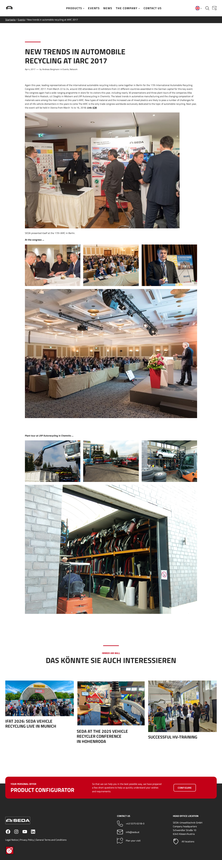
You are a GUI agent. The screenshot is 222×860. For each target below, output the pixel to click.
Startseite (10, 19)
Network (73, 69)
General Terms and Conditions (51, 840)
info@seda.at (132, 832)
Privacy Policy (27, 840)
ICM (95, 107)
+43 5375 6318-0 (135, 823)
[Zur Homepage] (18, 8)
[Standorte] (176, 841)
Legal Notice (11, 840)
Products (74, 8)
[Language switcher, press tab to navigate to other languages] (198, 8)
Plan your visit (133, 840)
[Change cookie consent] (9, 850)
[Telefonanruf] (120, 823)
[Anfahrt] (120, 840)
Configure (185, 788)
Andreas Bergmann (51, 69)
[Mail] (120, 832)
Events (21, 19)
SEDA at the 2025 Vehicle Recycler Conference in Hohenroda (102, 736)
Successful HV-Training (172, 737)
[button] (214, 8)
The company (127, 8)
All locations (188, 841)
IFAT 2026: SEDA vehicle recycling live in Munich (30, 724)
